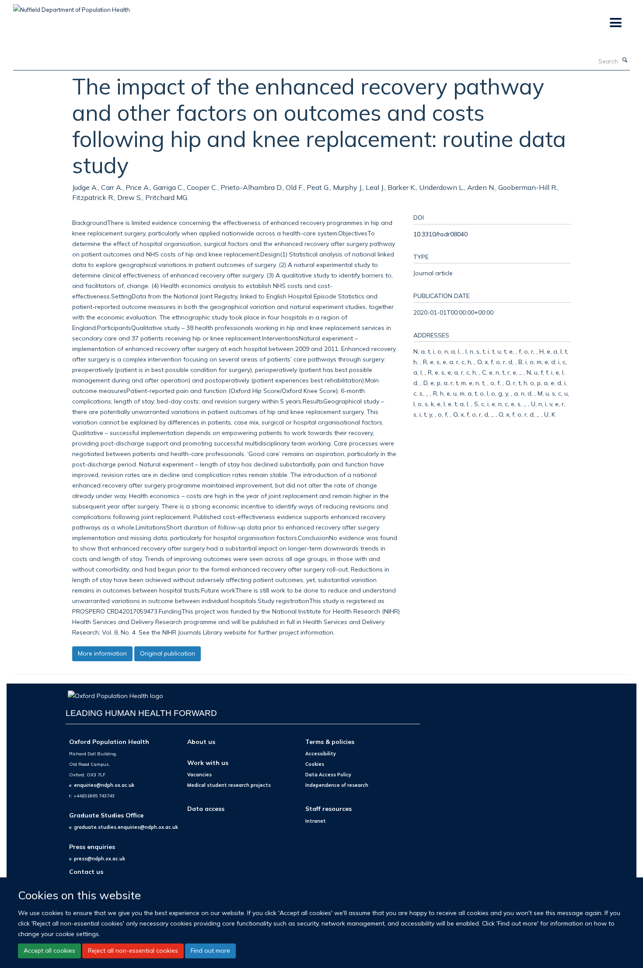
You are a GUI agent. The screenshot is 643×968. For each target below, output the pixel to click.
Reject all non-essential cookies (133, 950)
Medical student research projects (229, 785)
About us (201, 741)
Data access (205, 808)
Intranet (315, 821)
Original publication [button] (167, 653)
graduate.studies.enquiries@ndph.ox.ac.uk (126, 827)
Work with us (207, 762)
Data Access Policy (328, 775)
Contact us (86, 871)
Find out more (210, 950)
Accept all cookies (49, 950)
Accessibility (320, 754)
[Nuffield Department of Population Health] (71, 6)
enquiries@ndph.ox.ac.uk (104, 785)
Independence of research (336, 785)
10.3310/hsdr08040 (440, 234)
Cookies (314, 764)
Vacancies (199, 775)
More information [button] (102, 653)
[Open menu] (615, 23)
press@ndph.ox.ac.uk (99, 859)
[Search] (625, 60)
